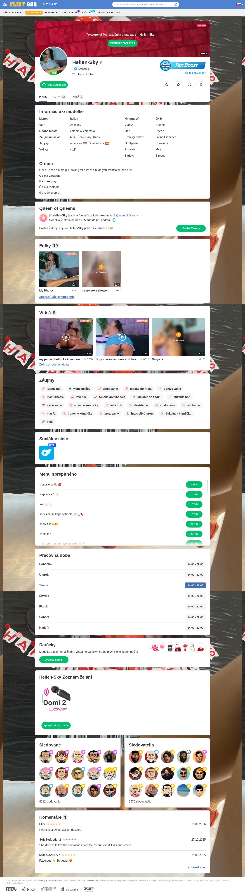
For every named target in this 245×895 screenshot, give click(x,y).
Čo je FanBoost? (195, 72)
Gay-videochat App (109, 12)
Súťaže (86, 12)
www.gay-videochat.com (50, 880)
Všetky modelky (13, 12)
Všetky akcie (69, 12)
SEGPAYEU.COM (90, 881)
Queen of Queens (127, 215)
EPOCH (76, 881)
